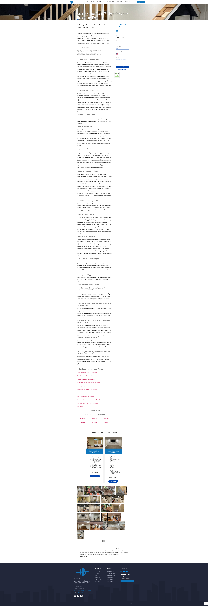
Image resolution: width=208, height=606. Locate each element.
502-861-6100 (80, 592)
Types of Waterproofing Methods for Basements (86, 375)
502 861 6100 (122, 26)
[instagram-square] (78, 596)
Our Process (120, 1)
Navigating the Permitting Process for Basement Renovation (88, 382)
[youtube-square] (81, 596)
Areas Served (110, 1)
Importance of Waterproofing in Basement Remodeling (87, 393)
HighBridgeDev (80, 406)
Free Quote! (95, 476)
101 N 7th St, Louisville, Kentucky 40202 (82, 590)
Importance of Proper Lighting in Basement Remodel (87, 389)
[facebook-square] (75, 596)
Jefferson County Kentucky (94, 414)
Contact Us (108, 2)
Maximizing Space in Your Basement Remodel (86, 396)
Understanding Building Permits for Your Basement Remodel (88, 399)
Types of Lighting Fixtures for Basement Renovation (87, 372)
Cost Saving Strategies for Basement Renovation (86, 386)
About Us (127, 1)
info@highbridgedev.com (126, 578)
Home (87, 1)
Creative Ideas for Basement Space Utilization (86, 379)
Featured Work (101, 1)
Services (92, 1)
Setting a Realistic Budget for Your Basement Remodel (87, 403)
